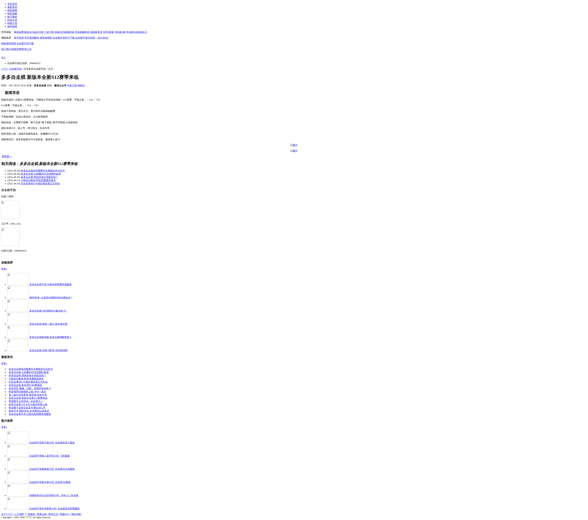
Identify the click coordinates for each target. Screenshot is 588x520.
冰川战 (32, 32)
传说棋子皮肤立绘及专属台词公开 (27, 407)
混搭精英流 (96, 32)
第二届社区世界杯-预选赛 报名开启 (28, 395)
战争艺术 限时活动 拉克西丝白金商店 (29, 411)
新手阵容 (19, 37)
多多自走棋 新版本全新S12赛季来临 (28, 398)
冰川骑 (39, 32)
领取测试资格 (8, 43)
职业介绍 (12, 20)
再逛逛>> (7, 156)
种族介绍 (12, 23)
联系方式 (53, 514)
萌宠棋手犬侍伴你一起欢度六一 (26, 401)
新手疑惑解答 (31, 37)
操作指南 (12, 26)
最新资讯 (12, 7)
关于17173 (6, 514)
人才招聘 (19, 514)
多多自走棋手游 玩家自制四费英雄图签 (30, 414)
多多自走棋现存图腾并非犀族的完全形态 (43, 170)
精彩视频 (12, 10)
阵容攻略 (12, 13)
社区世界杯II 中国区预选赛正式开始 (40, 183)
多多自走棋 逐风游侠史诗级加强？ (39, 177)
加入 (3, 57)
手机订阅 (72, 85)
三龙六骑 (49, 32)
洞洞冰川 (142, 32)
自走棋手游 (15, 69)
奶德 (71, 32)
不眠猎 (65, 32)
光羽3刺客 (108, 32)
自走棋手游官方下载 (64, 37)
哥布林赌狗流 (82, 32)
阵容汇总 (27, 49)
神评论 (81, 85)
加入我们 (6, 49)
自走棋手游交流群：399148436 (91, 37)
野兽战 (25, 32)
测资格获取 (46, 37)
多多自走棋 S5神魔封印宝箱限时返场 (41, 174)
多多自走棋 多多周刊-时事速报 (25, 385)
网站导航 (76, 514)
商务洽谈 (42, 514)
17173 (4, 69)
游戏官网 (16, 49)
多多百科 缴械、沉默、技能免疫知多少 (30, 388)
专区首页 (12, 4)
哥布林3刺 (120, 32)
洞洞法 (58, 32)
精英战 (17, 32)
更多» (4, 269)
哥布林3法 (131, 32)
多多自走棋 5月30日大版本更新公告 (28, 404)
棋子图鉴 (12, 16)
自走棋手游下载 (25, 43)
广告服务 (30, 514)
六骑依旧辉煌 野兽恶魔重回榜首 (38, 180)
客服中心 (65, 514)
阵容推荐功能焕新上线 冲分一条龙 (27, 391)
